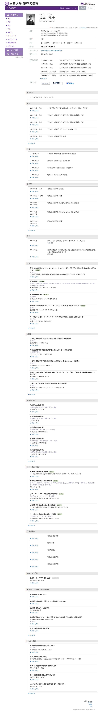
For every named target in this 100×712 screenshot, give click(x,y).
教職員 (90, 704)
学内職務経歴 (12, 43)
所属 (9, 22)
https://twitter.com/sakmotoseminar (51, 50)
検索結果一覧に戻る (65, 8)
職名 (9, 25)
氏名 (9, 18)
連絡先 (10, 32)
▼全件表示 (43, 78)
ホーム (74, 8)
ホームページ (12, 36)
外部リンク (11, 46)
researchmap (83, 28)
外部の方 (90, 703)
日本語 (82, 8)
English (90, 8)
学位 (9, 29)
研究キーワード (12, 39)
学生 (91, 706)
